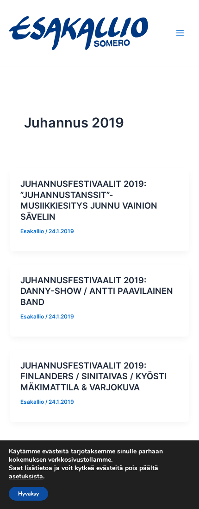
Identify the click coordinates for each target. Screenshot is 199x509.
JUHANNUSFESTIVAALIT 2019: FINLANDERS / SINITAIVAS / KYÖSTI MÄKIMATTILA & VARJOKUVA (93, 376)
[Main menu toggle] (180, 33)
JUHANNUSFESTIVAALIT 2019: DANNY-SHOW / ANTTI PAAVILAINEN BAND (96, 291)
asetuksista (26, 476)
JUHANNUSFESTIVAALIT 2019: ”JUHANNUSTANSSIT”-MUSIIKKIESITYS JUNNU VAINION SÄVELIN (88, 200)
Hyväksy (28, 493)
